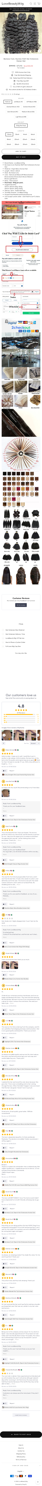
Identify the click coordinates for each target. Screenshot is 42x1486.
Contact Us (21, 1451)
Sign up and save (20, 1465)
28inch (17, 144)
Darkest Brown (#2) (13, 107)
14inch (25, 134)
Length (21, 131)
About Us (21, 1448)
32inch (33, 144)
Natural (7, 102)
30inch (25, 144)
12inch (17, 134)
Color (21, 98)
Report (12, 771)
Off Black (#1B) (32, 102)
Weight (21, 122)
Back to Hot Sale (22, 1434)
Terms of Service (21, 1459)
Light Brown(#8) (21, 117)
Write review (21, 605)
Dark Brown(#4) (12, 112)
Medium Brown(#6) (28, 112)
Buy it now (21, 157)
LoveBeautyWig (13, 3)
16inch (33, 134)
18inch (9, 139)
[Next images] (37, 735)
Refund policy (21, 1457)
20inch (17, 139)
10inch (9, 134)
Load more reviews (21, 1415)
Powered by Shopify (21, 1484)
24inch (33, 139)
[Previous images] (4, 735)
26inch (9, 144)
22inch (25, 139)
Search (21, 1445)
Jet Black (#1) (18, 102)
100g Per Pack (21, 125)
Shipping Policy (21, 1454)
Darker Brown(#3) (29, 107)
